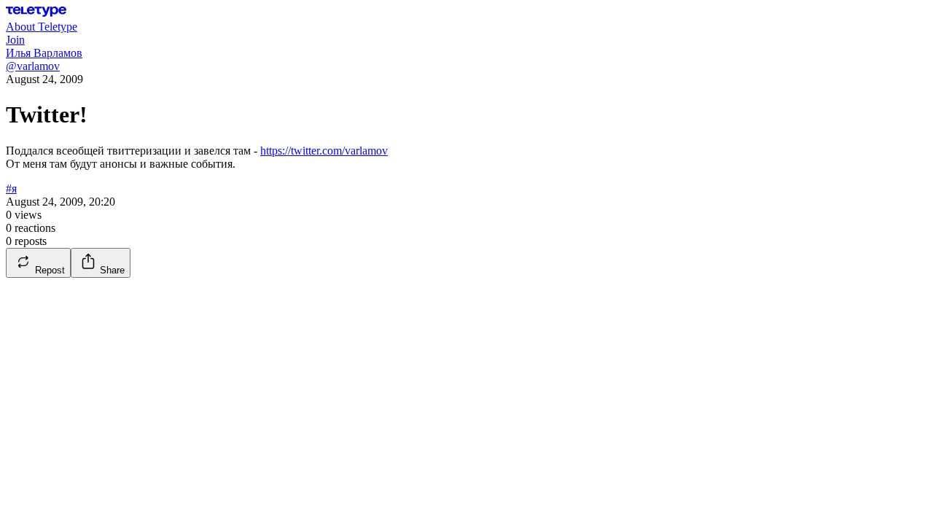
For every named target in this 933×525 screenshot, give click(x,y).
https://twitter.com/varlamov (324, 150)
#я (11, 188)
